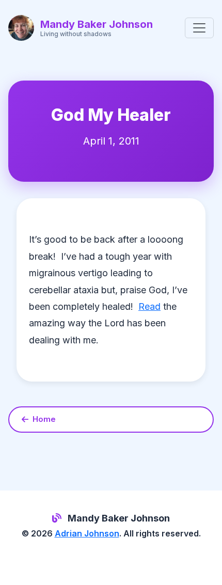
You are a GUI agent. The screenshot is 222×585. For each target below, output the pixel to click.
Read (149, 306)
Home (44, 419)
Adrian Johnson (87, 533)
